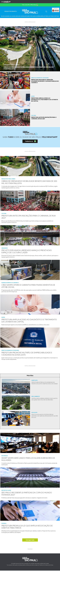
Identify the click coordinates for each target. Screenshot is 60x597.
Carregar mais (30, 540)
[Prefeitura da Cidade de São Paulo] (55, 11)
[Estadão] (7, 1)
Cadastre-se (29, 141)
